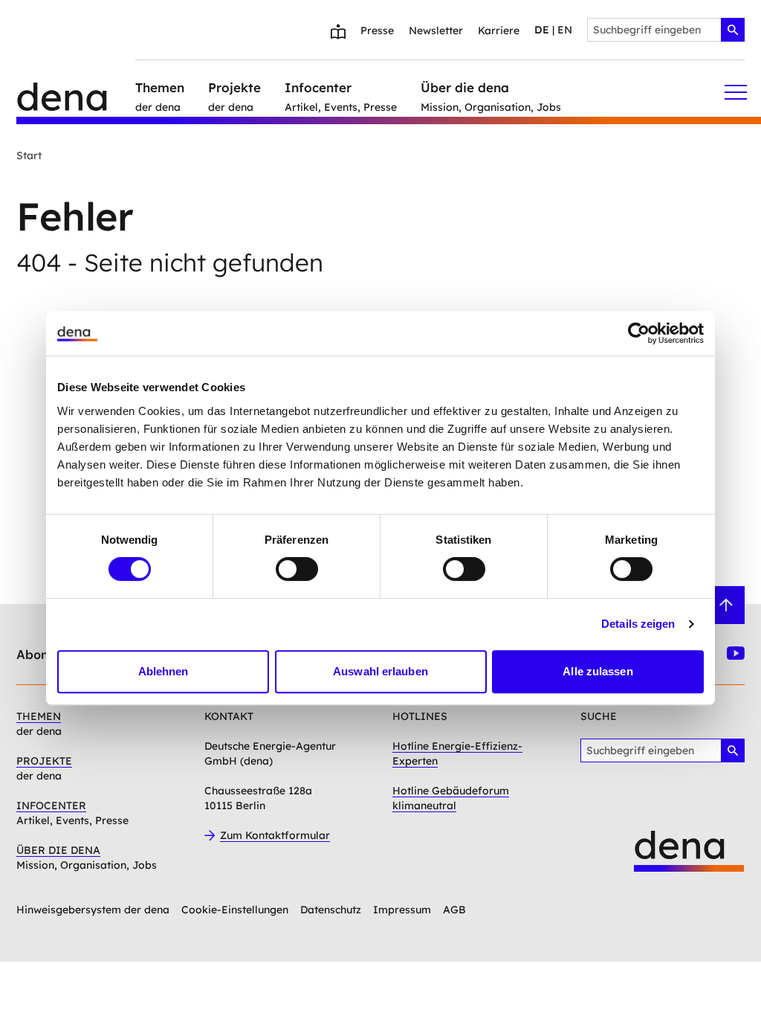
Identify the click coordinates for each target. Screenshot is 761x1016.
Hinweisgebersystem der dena (92, 909)
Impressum (402, 909)
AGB (454, 909)
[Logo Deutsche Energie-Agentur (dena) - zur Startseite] (75, 92)
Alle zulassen (597, 671)
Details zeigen (638, 623)
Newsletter (436, 30)
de (541, 29)
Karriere (498, 30)
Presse (377, 30)
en (564, 29)
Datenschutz (330, 909)
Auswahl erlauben (380, 671)
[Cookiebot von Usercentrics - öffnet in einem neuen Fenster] (639, 333)
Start (29, 155)
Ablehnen (163, 671)
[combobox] (666, 30)
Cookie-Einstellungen (234, 909)
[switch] (297, 569)
